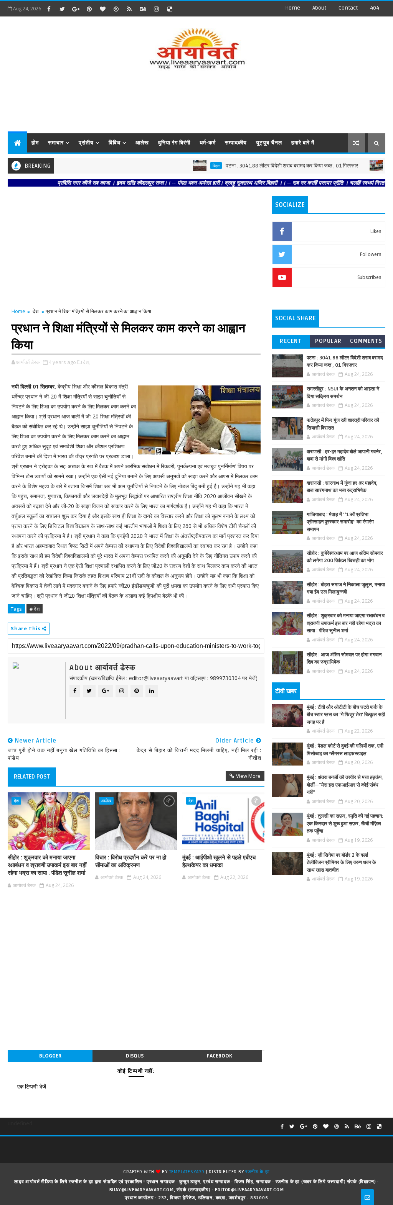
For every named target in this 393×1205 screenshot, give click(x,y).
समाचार (56, 142)
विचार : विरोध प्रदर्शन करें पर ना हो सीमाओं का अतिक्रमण (130, 861)
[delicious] (169, 9)
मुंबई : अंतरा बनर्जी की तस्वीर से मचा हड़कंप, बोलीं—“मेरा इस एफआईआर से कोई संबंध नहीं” (345, 784)
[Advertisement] (196, 102)
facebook (219, 1056)
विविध (115, 142)
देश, (86, 362)
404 (374, 8)
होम (35, 142)
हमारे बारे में (302, 142)
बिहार (190, 165)
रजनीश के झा (257, 1172)
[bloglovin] (102, 9)
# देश (35, 608)
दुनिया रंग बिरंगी (174, 142)
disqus (135, 1056)
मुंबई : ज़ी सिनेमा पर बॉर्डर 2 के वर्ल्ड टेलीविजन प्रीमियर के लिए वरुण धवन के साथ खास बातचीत (341, 862)
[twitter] (62, 9)
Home (292, 8)
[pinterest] (89, 9)
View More (248, 775)
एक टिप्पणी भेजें (31, 1086)
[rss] (129, 9)
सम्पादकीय (236, 142)
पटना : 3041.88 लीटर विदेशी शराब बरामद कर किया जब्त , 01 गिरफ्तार (266, 165)
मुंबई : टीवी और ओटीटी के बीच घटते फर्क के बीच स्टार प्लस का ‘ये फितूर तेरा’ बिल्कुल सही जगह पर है (346, 714)
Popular (328, 341)
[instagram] (156, 9)
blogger (50, 1056)
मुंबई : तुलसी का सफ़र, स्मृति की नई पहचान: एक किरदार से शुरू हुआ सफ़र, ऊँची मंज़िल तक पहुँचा (345, 823)
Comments (366, 341)
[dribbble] (116, 9)
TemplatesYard (187, 1172)
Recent (291, 341)
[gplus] (75, 9)
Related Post (32, 776)
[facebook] (48, 9)
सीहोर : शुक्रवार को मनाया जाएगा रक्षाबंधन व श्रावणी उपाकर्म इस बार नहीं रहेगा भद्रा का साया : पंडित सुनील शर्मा (47, 865)
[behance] (143, 9)
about (319, 8)
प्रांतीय (86, 142)
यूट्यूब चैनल (269, 142)
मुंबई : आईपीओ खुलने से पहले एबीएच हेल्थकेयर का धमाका (219, 861)
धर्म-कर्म (208, 142)
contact (348, 8)
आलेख (142, 142)
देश (35, 311)
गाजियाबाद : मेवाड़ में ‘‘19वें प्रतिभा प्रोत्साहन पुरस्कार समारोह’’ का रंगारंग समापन (340, 522)
